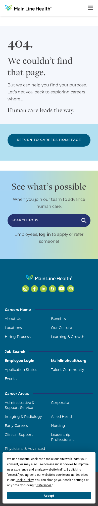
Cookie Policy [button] (24, 480)
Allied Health (62, 416)
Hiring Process (18, 336)
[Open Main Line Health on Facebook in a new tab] (34, 288)
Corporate (60, 402)
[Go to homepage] (28, 7)
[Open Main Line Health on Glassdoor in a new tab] (52, 288)
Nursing (58, 425)
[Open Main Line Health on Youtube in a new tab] (61, 288)
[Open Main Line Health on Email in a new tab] (70, 288)
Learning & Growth (67, 336)
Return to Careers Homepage (49, 140)
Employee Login (19, 360)
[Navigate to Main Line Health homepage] (49, 277)
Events (11, 378)
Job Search (15, 351)
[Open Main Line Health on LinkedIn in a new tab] (43, 288)
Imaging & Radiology (23, 416)
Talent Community (67, 369)
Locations (13, 327)
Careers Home (18, 309)
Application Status (21, 369)
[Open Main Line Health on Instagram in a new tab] (25, 288)
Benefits (58, 318)
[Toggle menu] (90, 8)
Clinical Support (19, 434)
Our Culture (61, 327)
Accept (49, 496)
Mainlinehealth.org (68, 360)
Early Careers (16, 425)
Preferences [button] (44, 485)
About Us (13, 318)
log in (45, 234)
